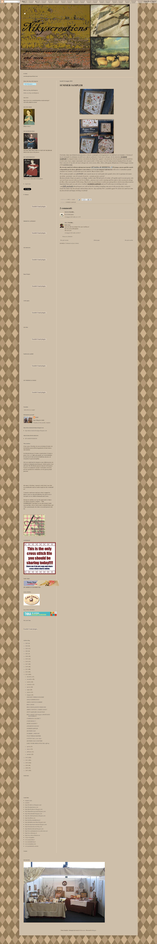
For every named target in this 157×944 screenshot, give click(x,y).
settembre (29, 684)
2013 (26, 674)
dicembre (29, 676)
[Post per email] (78, 199)
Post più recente (64, 240)
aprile (28, 746)
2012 (26, 757)
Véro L (66, 222)
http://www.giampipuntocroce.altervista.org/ (36, 831)
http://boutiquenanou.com (31, 807)
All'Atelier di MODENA (101, 167)
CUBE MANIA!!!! (31, 721)
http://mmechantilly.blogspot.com (33, 813)
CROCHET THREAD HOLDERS (35, 697)
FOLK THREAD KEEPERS (34, 736)
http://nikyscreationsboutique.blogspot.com (36, 430)
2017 (26, 664)
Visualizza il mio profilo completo (41, 422)
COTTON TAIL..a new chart (34, 738)
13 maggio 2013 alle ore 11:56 (72, 217)
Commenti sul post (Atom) (72, 243)
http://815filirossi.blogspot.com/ (33, 805)
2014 (26, 672)
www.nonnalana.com (30, 844)
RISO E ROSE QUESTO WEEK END (36, 707)
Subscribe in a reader (29, 410)
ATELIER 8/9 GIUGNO (33, 726)
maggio (29, 695)
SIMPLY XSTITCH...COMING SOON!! (37, 709)
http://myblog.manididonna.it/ (32, 820)
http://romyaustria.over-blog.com (33, 826)
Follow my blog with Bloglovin (30, 90)
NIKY (36, 417)
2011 (26, 760)
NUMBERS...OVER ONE (33, 733)
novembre (29, 679)
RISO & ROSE (30, 704)
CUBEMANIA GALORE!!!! (34, 718)
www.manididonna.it (30, 842)
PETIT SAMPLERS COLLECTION (36, 712)
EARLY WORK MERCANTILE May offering (38, 743)
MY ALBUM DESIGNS (31, 438)
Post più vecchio (129, 240)
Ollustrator (82, 930)
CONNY (27, 803)
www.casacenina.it (29, 839)
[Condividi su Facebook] (88, 200)
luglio (28, 689)
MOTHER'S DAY (31, 731)
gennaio (29, 754)
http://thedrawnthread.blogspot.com (34, 829)
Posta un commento (67, 236)
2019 (26, 659)
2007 (26, 770)
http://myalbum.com (30, 818)
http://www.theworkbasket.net (32, 835)
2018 (26, 661)
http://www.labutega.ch (31, 833)
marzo (29, 749)
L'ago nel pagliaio (29, 837)
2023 (26, 648)
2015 (26, 669)
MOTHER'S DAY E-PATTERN (34, 741)
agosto (29, 687)
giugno (29, 692)
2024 (26, 646)
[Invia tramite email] (82, 200)
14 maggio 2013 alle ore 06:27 (72, 233)
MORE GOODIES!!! (32, 723)
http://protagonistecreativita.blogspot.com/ (36, 824)
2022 (26, 651)
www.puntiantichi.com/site (31, 846)
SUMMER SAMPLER (71, 202)
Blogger (94, 930)
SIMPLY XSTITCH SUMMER (34, 702)
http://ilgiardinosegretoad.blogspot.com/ (35, 811)
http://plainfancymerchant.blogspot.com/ (35, 822)
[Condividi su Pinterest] (90, 200)
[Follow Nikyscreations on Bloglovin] (29, 85)
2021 (26, 653)
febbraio (29, 752)
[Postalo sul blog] (84, 200)
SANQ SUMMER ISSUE (33, 699)
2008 (26, 768)
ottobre (29, 682)
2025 (26, 643)
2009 (26, 765)
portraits (80, 173)
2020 (26, 656)
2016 (26, 666)
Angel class (28, 184)
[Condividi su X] (86, 200)
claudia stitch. (28, 800)
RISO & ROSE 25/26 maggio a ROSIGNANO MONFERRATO (38, 715)
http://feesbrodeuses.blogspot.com (33, 809)
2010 (26, 762)
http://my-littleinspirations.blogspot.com (35, 816)
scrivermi (94, 169)
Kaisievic (67, 212)
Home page (97, 240)
